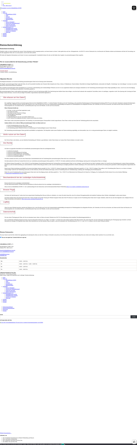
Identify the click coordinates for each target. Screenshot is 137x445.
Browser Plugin (9, 190)
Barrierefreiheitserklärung (8, 308)
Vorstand (8, 16)
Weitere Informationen (11, 25)
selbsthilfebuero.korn (4, 254)
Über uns (5, 13)
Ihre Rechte (7, 143)
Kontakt (4, 36)
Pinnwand (8, 32)
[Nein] (64, 444)
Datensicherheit (9, 212)
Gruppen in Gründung (11, 31)
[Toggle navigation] (0, 9)
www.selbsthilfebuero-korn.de (7, 251)
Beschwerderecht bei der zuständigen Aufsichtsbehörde (24, 177)
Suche (1, 314)
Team (7, 15)
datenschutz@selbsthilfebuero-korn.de (14, 173)
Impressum (5, 309)
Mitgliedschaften (9, 19)
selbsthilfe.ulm (3, 255)
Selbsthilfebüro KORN (11, 14)
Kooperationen (9, 18)
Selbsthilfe (5, 20)
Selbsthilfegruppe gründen (12, 29)
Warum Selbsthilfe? (10, 22)
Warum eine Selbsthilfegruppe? (13, 23)
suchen (133, 316)
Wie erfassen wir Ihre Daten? (14, 97)
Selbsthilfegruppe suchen (11, 28)
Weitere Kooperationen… (6, 433)
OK (62, 444)
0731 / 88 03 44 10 (7, 5)
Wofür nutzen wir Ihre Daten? (14, 134)
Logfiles (6, 202)
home (4, 11)
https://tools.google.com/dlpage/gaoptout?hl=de (32, 199)
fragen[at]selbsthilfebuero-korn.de (7, 68)
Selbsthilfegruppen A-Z (8, 27)
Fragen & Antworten (10, 24)
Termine (5, 33)
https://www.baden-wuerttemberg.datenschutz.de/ (78, 186)
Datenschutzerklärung (8, 307)
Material (5, 34)
